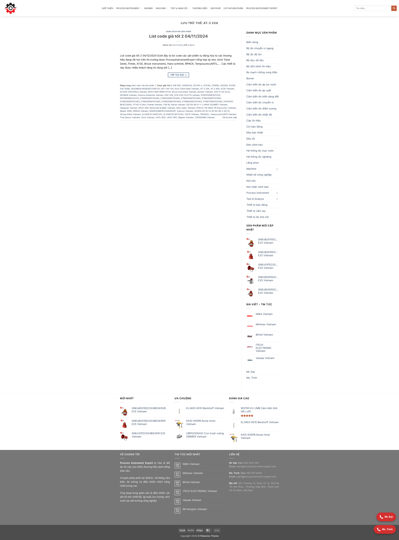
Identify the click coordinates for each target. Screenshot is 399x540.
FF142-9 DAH (139, 104)
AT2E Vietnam (227, 89)
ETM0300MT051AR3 (190, 98)
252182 (206, 85)
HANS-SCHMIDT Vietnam (215, 104)
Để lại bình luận (230, 117)
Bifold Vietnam (264, 334)
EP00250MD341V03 (210, 95)
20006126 (187, 85)
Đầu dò (250, 138)
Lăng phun (252, 162)
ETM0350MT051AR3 (129, 101)
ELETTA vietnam (192, 95)
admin (191, 45)
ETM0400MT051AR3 (150, 101)
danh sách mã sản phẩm (178, 31)
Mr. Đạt (250, 371)
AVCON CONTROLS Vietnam (133, 92)
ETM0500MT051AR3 (171, 101)
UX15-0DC (161, 117)
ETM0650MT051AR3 (192, 101)
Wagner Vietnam (185, 117)
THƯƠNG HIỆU (199, 8)
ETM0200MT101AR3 (170, 98)
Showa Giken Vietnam (130, 114)
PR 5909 (209, 108)
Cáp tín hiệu (253, 120)
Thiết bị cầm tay (256, 210)
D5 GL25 (225, 92)
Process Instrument (127, 8)
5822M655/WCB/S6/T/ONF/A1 (145, 89)
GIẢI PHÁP (215, 8)
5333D (232, 85)
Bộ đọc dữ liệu (255, 60)
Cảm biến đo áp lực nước (261, 84)
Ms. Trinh (251, 377)
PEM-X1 (199, 108)
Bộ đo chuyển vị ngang (260, 48)
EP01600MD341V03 (129, 98)
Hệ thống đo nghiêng (258, 156)
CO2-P (217, 92)
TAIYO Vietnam (192, 114)
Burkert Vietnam (205, 92)
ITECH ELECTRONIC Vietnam (264, 347)
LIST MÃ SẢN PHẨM (233, 8)
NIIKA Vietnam (264, 314)
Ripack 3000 (126, 111)
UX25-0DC (172, 117)
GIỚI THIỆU (107, 8)
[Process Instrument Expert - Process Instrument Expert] (11, 8)
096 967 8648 (254, 473)
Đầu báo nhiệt (254, 132)
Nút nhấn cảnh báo (257, 186)
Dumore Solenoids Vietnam (150, 95)
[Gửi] (394, 8)
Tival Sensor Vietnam (130, 117)
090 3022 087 (251, 462)
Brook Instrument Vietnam (184, 92)
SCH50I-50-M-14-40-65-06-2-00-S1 (211, 111)
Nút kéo (251, 180)
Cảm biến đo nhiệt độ (259, 114)
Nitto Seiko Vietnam (185, 108)
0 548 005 (176, 85)
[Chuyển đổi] (277, 169)
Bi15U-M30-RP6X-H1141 (159, 92)
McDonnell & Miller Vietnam (162, 108)
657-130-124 (167, 89)
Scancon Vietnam (185, 111)
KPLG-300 (143, 108)
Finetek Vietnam (154, 104)
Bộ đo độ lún (254, 54)
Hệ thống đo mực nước (260, 150)
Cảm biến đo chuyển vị (260, 102)
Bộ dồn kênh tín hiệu (258, 66)
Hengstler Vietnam (128, 108)
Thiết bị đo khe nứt (257, 216)
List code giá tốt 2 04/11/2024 (178, 36)
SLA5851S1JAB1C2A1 (152, 114)
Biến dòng (252, 42)
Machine (161, 8)
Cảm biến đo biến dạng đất (262, 96)
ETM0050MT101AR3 (149, 98)
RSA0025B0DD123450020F (162, 111)
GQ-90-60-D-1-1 (194, 104)
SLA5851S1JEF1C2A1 (173, 114)
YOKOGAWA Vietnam (205, 117)
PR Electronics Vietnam (225, 108)
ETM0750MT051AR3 (212, 101)
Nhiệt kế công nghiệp (259, 174)
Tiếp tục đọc (178, 75)
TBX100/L (204, 114)
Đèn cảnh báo (254, 144)
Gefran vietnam (178, 104)
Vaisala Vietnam (265, 358)
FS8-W (166, 104)
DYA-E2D (178, 95)
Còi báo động (254, 126)
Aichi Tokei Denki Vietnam (187, 89)
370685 (215, 85)
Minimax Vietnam (266, 324)
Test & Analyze (179, 8)
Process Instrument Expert (261, 8)
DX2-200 (169, 95)
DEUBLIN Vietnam (128, 95)
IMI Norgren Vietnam (195, 509)
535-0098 (125, 89)
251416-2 (197, 85)
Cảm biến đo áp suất (258, 90)
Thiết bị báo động (256, 204)
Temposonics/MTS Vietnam (223, 114)
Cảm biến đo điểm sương (261, 108)
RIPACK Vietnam (140, 111)
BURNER (148, 8)
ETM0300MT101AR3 (211, 98)
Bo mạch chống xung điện (261, 72)
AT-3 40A (215, 89)
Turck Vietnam (147, 117)
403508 (224, 85)
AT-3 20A (204, 89)
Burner (250, 78)
